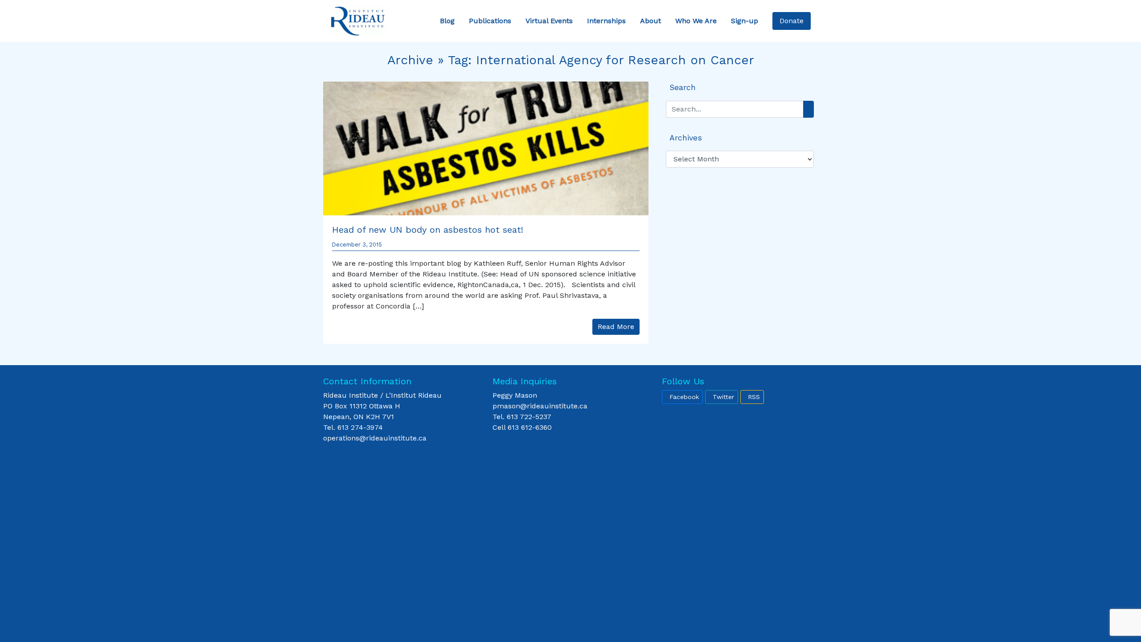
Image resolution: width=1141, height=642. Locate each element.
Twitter (723, 396)
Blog (447, 20)
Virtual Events (549, 20)
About (650, 20)
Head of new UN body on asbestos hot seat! (427, 229)
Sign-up (744, 20)
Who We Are (696, 20)
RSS (754, 396)
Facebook (684, 396)
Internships (606, 20)
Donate (792, 20)
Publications (490, 20)
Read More (616, 326)
